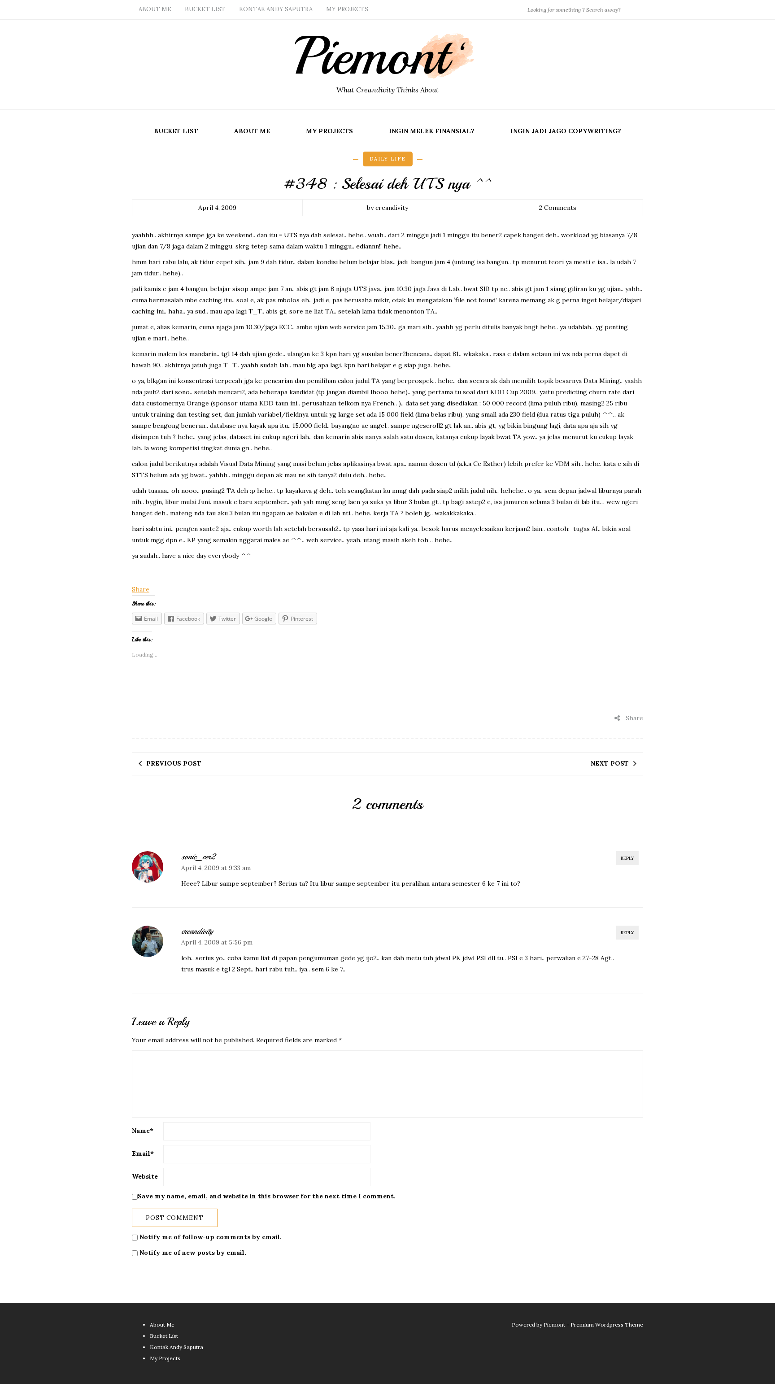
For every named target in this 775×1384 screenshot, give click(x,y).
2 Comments (557, 208)
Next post (610, 763)
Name (142, 1131)
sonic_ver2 (198, 857)
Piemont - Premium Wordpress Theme (593, 1324)
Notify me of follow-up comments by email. (210, 1237)
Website (145, 1176)
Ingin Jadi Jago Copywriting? (565, 131)
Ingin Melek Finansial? (432, 131)
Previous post (173, 763)
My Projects (347, 9)
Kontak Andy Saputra (276, 9)
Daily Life (388, 159)
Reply (627, 858)
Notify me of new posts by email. (192, 1253)
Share (140, 589)
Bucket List (205, 9)
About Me (155, 9)
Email (143, 1153)
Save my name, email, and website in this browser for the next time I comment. (267, 1196)
